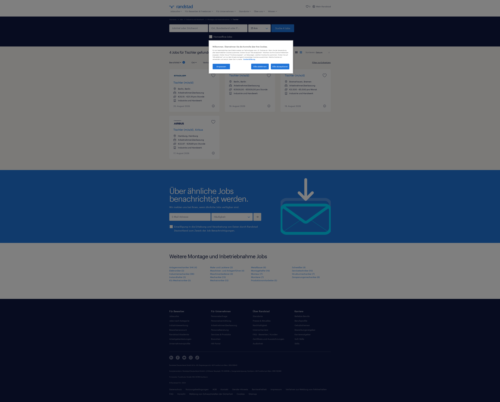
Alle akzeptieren (280, 66)
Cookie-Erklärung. (249, 59)
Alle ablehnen (260, 66)
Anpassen (221, 66)
